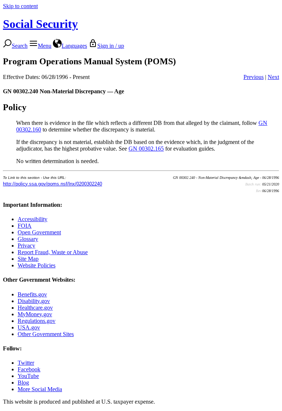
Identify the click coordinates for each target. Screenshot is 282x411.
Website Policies (36, 265)
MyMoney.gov (35, 314)
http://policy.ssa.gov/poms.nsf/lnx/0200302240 (52, 184)
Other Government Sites (46, 334)
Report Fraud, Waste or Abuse (53, 252)
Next (273, 77)
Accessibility (32, 219)
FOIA (25, 226)
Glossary (28, 239)
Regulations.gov (36, 321)
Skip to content (20, 6)
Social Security (40, 23)
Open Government (39, 232)
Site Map (28, 259)
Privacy (26, 245)
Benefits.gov (32, 294)
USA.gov (29, 327)
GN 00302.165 (146, 148)
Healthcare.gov (35, 307)
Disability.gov (34, 301)
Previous (253, 77)
